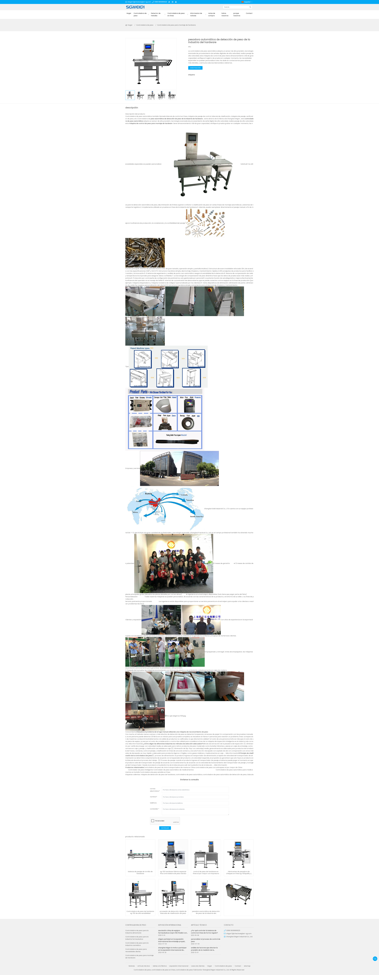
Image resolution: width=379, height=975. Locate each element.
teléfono (153, 803)
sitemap (247, 966)
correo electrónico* (155, 790)
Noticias (132, 966)
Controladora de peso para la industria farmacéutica (136, 938)
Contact (249, 13)
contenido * (154, 809)
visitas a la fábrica (160, 966)
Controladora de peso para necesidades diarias (136, 950)
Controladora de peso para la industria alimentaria (136, 931)
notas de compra (211, 14)
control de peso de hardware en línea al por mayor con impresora (206, 873)
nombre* (153, 797)
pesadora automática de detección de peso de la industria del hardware (206, 912)
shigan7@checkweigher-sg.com (139, 2)
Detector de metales (155, 14)
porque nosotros (236, 14)
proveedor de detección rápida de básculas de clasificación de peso (173, 912)
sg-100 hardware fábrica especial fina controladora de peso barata (173, 873)
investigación (195, 68)
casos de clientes (198, 966)
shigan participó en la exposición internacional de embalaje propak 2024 (171, 941)
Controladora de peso (140, 14)
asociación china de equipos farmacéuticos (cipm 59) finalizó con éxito (172, 932)
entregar (165, 828)
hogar (130, 25)
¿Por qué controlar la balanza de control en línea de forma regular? (204, 931)
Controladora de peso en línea (176, 14)
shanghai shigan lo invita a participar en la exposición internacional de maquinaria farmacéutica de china (172, 950)
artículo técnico (143, 966)
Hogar (129, 13)
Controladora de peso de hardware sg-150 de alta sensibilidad (140, 912)
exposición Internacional (178, 966)
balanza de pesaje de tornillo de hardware (140, 873)
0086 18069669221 (160, 2)
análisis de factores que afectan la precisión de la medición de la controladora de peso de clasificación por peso (205, 951)
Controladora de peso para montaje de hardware (176, 25)
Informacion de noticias (196, 14)
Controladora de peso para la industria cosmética (136, 944)
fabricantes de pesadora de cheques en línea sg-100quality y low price (238, 873)
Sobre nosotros (224, 14)
